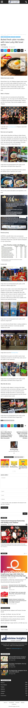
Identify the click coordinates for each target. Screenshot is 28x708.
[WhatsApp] (12, 50)
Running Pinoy (14, 352)
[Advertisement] (14, 18)
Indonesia (3, 689)
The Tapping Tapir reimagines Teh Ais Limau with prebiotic (13, 616)
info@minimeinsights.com (16, 648)
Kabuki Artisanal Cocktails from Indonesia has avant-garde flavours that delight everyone (17, 601)
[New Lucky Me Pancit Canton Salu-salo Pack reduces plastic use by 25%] (23, 462)
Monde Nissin (11, 420)
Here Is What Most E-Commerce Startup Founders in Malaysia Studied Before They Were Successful (6, 435)
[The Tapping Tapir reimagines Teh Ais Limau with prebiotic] (4, 672)
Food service (3, 695)
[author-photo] (14, 444)
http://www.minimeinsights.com (14, 451)
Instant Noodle (9, 34)
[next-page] (15, 471)
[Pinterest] (8, 50)
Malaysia (2, 682)
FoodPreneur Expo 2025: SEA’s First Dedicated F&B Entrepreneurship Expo (13, 575)
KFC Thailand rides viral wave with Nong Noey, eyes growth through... (17, 593)
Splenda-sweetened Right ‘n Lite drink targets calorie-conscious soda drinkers (22, 435)
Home (2, 34)
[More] (25, 50)
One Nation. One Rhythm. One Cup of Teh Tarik (11, 614)
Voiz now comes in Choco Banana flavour (14, 467)
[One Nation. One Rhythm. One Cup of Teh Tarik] (4, 665)
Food (5, 34)
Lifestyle (2, 693)
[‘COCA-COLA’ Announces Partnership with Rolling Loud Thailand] (14, 534)
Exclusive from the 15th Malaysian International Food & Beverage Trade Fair (18, 586)
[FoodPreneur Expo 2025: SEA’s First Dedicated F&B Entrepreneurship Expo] (14, 564)
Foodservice (14, 704)
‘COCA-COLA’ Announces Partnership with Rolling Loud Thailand (13, 521)
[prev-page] (13, 471)
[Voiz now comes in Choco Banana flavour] (14, 462)
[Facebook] (2, 50)
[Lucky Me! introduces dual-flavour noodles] (5, 462)
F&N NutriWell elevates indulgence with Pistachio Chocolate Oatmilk (13, 611)
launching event (11, 126)
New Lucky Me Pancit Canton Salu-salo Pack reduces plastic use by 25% (23, 467)
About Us (5, 702)
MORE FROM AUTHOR (19, 457)
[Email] (18, 50)
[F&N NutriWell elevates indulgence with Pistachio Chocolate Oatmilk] (4, 658)
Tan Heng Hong (5, 46)
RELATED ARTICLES (8, 457)
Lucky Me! (6, 420)
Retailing (22, 702)
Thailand (2, 686)
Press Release (4, 684)
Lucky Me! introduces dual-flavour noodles (5, 467)
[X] (5, 50)
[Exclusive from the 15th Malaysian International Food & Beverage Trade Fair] (4, 587)
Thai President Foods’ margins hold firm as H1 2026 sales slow (14, 622)
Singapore (3, 691)
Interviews (17, 702)
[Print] (22, 50)
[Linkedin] (15, 50)
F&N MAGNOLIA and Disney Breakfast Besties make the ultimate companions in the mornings (13, 619)
